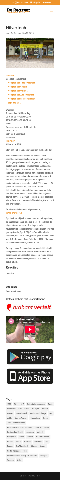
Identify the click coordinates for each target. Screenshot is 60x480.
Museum (30, 437)
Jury (8, 423)
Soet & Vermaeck (13, 451)
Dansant (45, 409)
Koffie (46, 427)
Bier (20, 409)
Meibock (40, 432)
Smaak (43, 446)
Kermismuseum (19, 423)
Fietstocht (10, 141)
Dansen (10, 413)
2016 (16, 404)
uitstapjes (43, 455)
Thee (25, 451)
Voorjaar (10, 460)
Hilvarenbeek (35, 418)
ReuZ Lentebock (22, 446)
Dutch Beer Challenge (38, 413)
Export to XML (14, 103)
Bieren (26, 409)
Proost (18, 441)
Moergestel (11, 437)
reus (46, 441)
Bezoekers (11, 409)
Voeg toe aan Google (17, 87)
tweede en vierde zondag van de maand (22, 455)
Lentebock (30, 432)
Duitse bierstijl (21, 413)
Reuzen (10, 446)
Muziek (10, 441)
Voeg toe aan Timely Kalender (21, 83)
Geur (50, 413)
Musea (21, 437)
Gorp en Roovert (21, 418)
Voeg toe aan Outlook (18, 91)
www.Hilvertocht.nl (14, 213)
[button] (16, 79)
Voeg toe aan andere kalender (21, 99)
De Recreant (16, 33)
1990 (9, 404)
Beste (50, 404)
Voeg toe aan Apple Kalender (21, 95)
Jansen (45, 418)
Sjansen (34, 446)
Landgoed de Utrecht (15, 432)
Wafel (19, 460)
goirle (9, 418)
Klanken (39, 427)
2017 (22, 404)
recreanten (38, 441)
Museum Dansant (42, 437)
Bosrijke (35, 409)
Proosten (27, 441)
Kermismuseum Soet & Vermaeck (20, 427)
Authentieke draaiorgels (36, 404)
